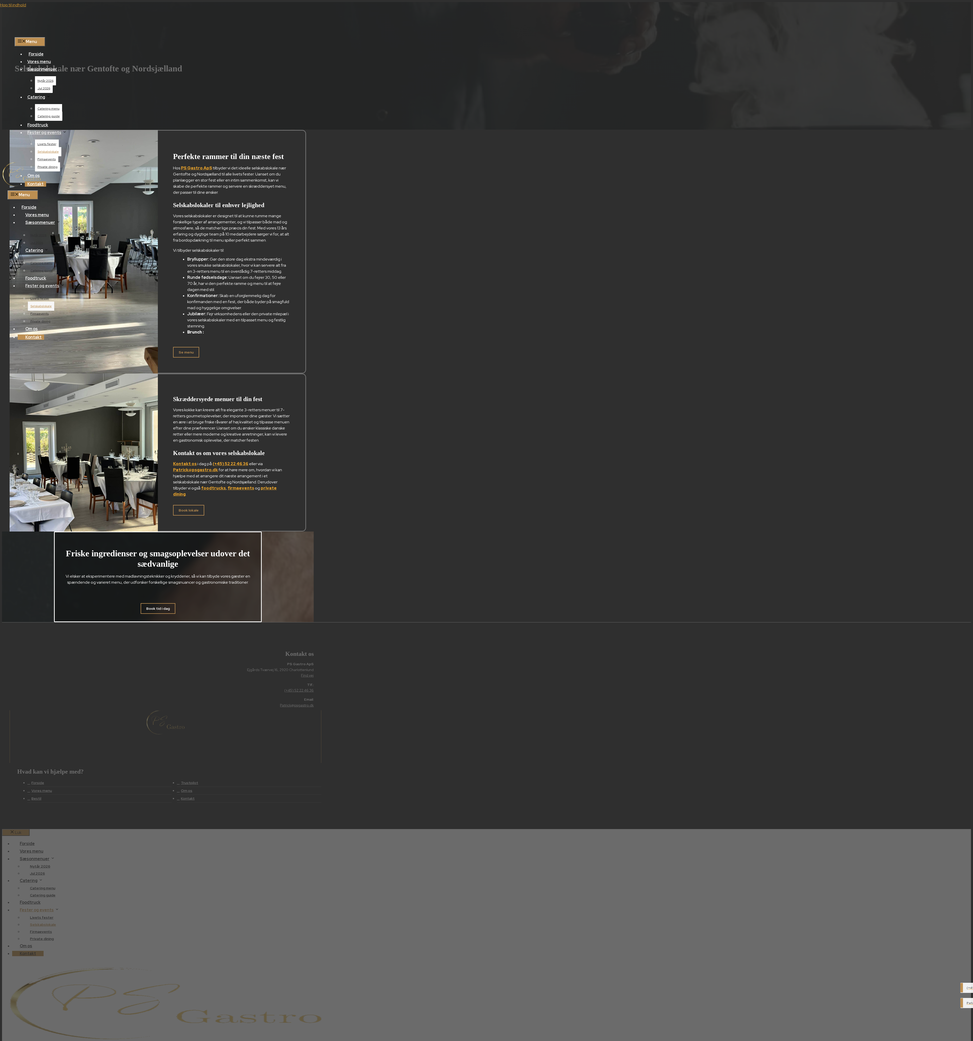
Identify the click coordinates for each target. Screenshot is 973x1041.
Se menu (186, 352)
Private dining (48, 167)
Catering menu (49, 109)
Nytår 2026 (45, 81)
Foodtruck (37, 125)
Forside (36, 54)
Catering (36, 97)
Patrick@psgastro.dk (195, 470)
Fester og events (44, 132)
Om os (31, 328)
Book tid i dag (158, 608)
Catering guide (49, 116)
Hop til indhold (13, 5)
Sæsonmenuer (42, 69)
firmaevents (241, 488)
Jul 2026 (44, 88)
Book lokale (189, 510)
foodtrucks (213, 488)
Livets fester (47, 144)
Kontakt (33, 337)
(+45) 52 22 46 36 (230, 463)
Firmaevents (47, 159)
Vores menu (39, 61)
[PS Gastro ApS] (22, 184)
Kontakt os (185, 463)
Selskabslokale (48, 152)
